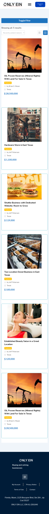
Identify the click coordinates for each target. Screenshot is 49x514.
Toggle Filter (25, 20)
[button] (29, 4)
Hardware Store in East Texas (18, 145)
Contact (32, 489)
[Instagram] (24, 477)
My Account (16, 484)
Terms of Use (19, 489)
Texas (9, 89)
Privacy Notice (31, 484)
